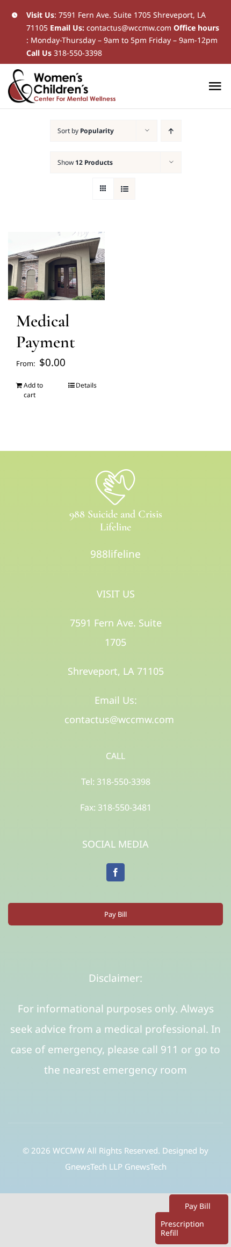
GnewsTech (146, 1166)
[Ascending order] (171, 131)
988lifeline (115, 554)
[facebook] (115, 872)
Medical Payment (45, 331)
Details (86, 385)
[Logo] (115, 472)
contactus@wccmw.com (128, 28)
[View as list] (124, 188)
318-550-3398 (78, 53)
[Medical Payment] (56, 266)
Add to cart (33, 390)
